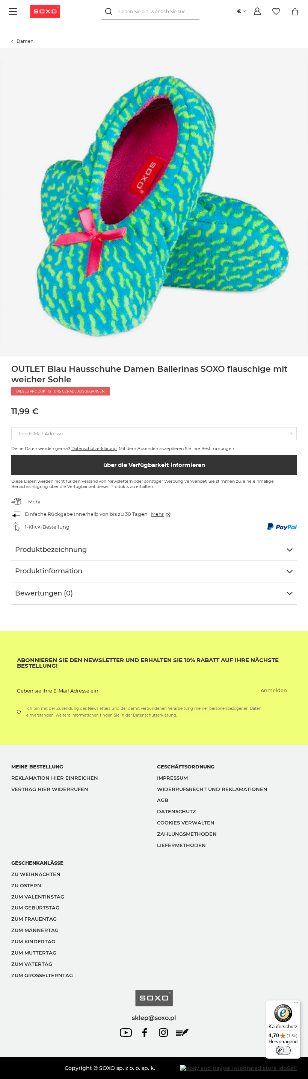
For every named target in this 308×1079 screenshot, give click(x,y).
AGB (162, 800)
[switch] (283, 1050)
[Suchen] (109, 11)
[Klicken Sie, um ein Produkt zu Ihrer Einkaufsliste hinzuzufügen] (304, 52)
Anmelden (274, 690)
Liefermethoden (181, 845)
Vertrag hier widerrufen (49, 789)
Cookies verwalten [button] (185, 823)
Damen (25, 41)
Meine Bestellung (37, 767)
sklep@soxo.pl (154, 1017)
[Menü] (14, 11)
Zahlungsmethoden (187, 834)
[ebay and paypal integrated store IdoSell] (238, 1068)
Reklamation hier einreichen (54, 778)
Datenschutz (176, 811)
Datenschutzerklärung (94, 448)
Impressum (172, 778)
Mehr (34, 502)
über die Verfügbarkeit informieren (154, 464)
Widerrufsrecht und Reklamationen (212, 789)
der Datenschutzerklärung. (150, 715)
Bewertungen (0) (44, 593)
